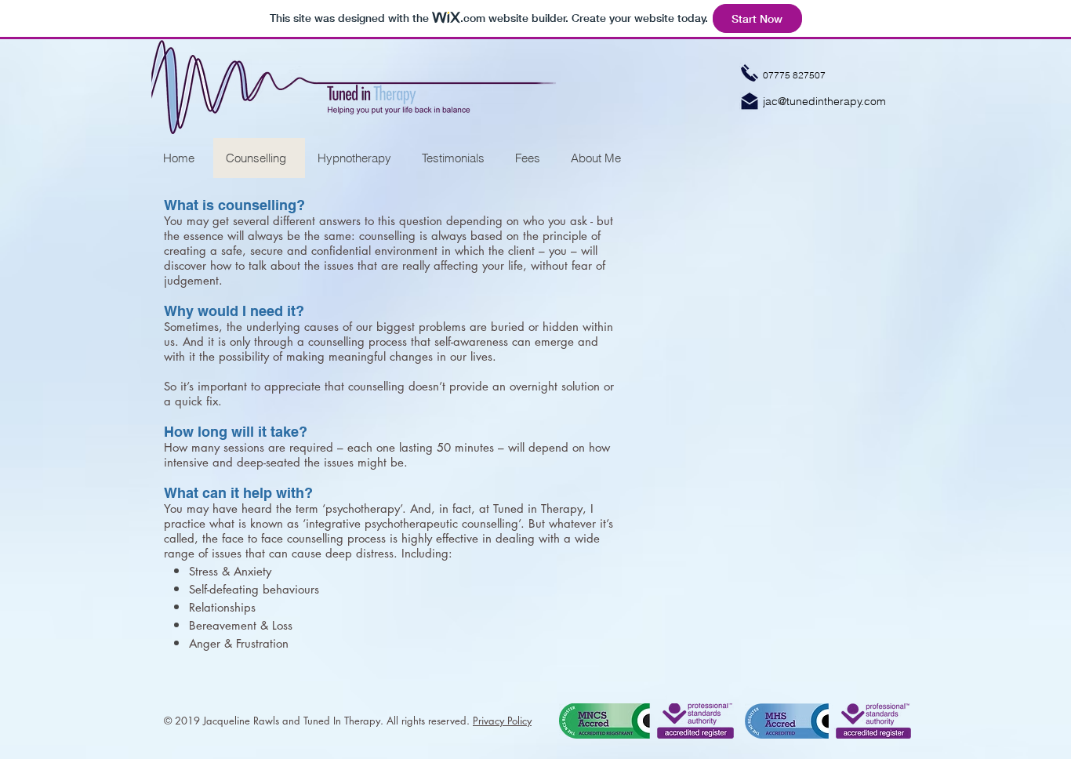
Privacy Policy (502, 721)
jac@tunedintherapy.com (824, 101)
